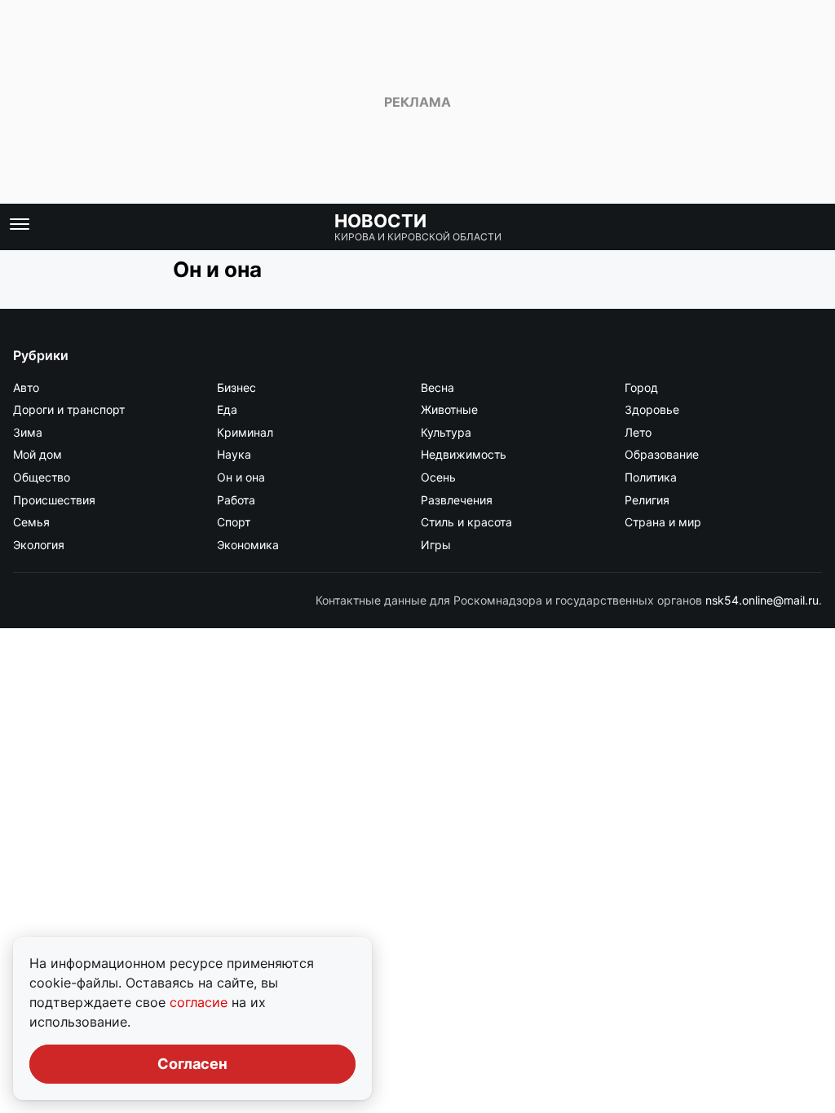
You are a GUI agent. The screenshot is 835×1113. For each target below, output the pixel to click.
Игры (436, 545)
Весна (437, 387)
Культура (446, 432)
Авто (26, 387)
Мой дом (37, 454)
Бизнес (236, 387)
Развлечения (457, 500)
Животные (449, 409)
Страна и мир (663, 522)
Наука (234, 454)
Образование (662, 454)
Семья (31, 522)
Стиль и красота (466, 522)
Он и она (241, 477)
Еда (227, 409)
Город (641, 387)
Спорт (233, 522)
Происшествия (54, 500)
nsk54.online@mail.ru (762, 600)
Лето (638, 432)
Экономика (248, 545)
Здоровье (652, 409)
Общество (41, 477)
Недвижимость (463, 454)
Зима (27, 432)
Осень (438, 477)
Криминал (245, 432)
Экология (38, 545)
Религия (647, 500)
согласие (201, 1002)
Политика (651, 477)
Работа (236, 500)
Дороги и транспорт (69, 409)
